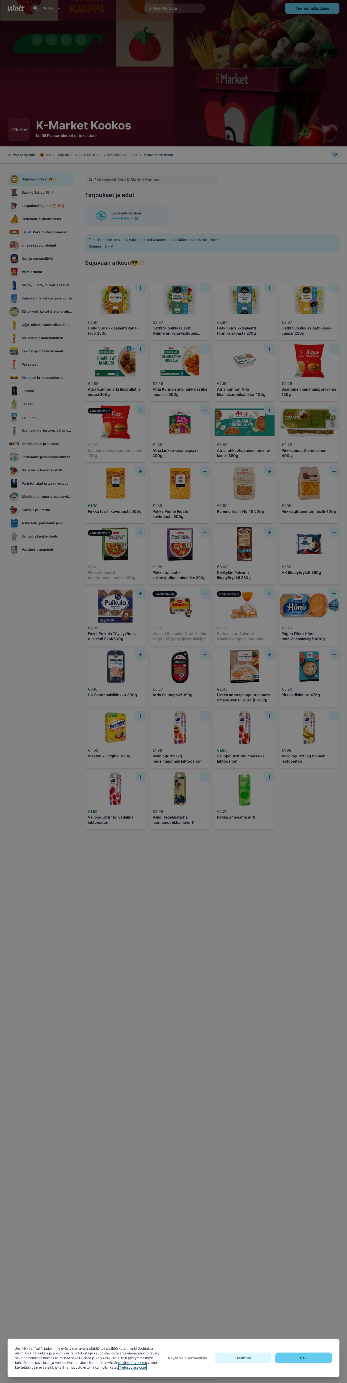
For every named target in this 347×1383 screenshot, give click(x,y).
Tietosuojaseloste (132, 1367)
